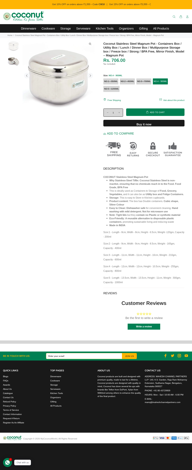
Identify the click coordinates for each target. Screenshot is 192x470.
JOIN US (129, 356)
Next (90, 75)
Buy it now (143, 124)
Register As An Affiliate (13, 422)
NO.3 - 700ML (144, 81)
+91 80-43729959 (161, 390)
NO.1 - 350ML (111, 81)
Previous (27, 75)
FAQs (5, 380)
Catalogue (8, 393)
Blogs (5, 376)
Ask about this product (173, 100)
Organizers (55, 397)
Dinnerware (55, 376)
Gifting (53, 401)
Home (10, 35)
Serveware (55, 389)
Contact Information (12, 414)
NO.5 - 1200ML (111, 89)
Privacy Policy (9, 406)
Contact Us (8, 397)
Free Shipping (114, 100)
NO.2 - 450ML (127, 81)
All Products (56, 406)
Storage (54, 385)
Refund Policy (9, 401)
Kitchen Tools (56, 393)
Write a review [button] (144, 326)
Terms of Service (11, 410)
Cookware (55, 380)
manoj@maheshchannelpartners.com (162, 402)
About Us (7, 389)
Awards (6, 385)
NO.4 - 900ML (160, 81)
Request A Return (11, 418)
